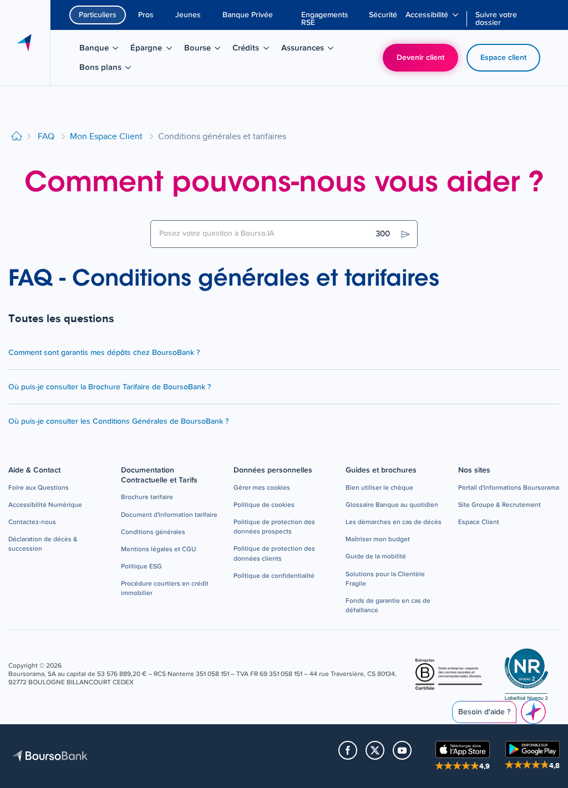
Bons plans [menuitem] (107, 69)
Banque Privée (247, 15)
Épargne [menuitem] (155, 50)
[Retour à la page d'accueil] (16, 136)
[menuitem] (331, 19)
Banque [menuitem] (102, 50)
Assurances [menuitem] (309, 50)
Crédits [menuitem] (254, 50)
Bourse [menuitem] (206, 50)
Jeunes (188, 15)
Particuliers (97, 15)
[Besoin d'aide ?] (533, 711)
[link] (38, 488)
